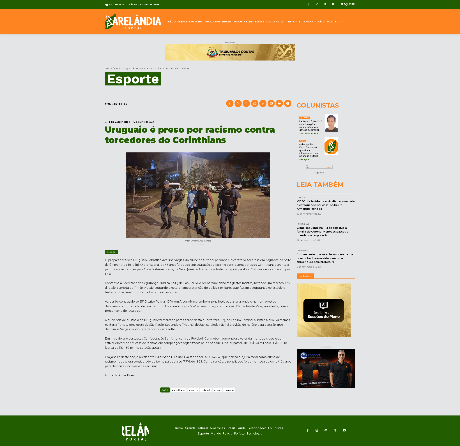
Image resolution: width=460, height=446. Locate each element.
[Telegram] (287, 103)
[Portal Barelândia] (133, 21)
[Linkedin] (262, 103)
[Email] (271, 103)
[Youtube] (333, 4)
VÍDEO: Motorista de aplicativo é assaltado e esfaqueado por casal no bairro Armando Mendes (326, 204)
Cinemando (304, 118)
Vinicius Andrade (308, 133)
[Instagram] (317, 4)
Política (303, 141)
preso (217, 390)
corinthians (178, 390)
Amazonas (303, 224)
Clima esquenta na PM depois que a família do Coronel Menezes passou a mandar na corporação (323, 231)
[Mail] (326, 430)
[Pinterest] (246, 103)
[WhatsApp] (254, 103)
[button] (348, 4)
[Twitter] (325, 4)
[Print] (279, 103)
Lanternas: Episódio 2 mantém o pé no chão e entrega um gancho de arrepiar (310, 125)
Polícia (301, 197)
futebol (206, 390)
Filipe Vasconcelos (119, 122)
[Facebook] (309, 4)
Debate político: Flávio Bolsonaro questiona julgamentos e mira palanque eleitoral (309, 150)
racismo (229, 390)
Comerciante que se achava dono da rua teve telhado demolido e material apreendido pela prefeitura (325, 258)
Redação (304, 159)
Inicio (107, 68)
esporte (193, 390)
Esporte (117, 68)
